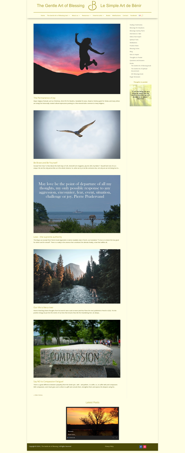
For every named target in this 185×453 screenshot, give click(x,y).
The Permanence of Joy (44, 98)
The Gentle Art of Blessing (49, 446)
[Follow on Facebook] (140, 446)
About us (75, 15)
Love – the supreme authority (48, 237)
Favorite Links (97, 15)
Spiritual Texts (134, 40)
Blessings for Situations (137, 28)
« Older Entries (38, 395)
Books (108, 15)
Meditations (116, 15)
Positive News (134, 46)
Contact (125, 15)
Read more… (72, 434)
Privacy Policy (109, 446)
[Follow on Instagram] (144, 446)
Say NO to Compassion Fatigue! (48, 381)
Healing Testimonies (136, 25)
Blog (131, 51)
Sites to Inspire (134, 54)
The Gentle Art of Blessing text (57, 15)
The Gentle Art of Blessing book (141, 66)
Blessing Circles (134, 48)
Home (43, 15)
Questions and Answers (137, 60)
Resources (85, 15)
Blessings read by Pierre (137, 31)
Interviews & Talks (135, 34)
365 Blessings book (137, 74)
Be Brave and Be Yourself (45, 162)
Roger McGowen (135, 77)
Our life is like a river (43, 307)
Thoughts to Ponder (136, 57)
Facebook (133, 15)
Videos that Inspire (135, 37)
